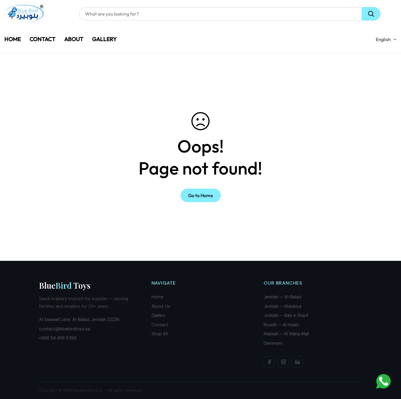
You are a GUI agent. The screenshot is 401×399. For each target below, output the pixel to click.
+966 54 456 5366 (58, 338)
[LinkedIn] (297, 361)
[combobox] (229, 14)
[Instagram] (283, 361)
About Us (160, 306)
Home (157, 297)
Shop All (159, 334)
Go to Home (200, 195)
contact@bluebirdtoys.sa (64, 329)
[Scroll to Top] (389, 367)
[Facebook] (269, 361)
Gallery (158, 315)
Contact (159, 325)
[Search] (371, 14)
